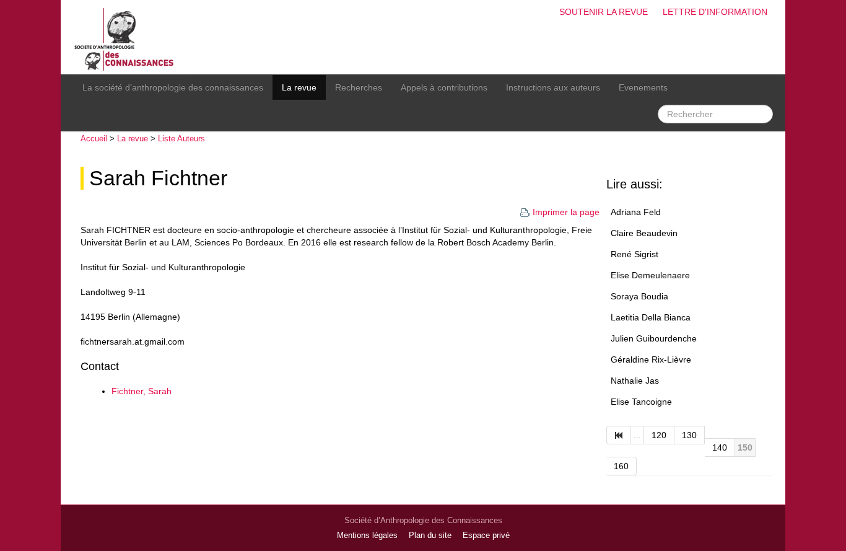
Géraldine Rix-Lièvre (651, 359)
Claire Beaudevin (644, 233)
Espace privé (486, 535)
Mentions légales (367, 535)
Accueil (94, 138)
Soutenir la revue (603, 12)
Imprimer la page (566, 212)
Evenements (643, 87)
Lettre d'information (715, 12)
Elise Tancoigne (641, 402)
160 (621, 466)
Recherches (358, 87)
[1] (618, 435)
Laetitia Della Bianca (651, 317)
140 (719, 447)
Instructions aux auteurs (553, 87)
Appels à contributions (444, 87)
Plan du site (430, 535)
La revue (299, 87)
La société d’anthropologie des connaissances (172, 87)
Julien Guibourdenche (654, 338)
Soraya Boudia (639, 296)
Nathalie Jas (635, 381)
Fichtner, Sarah (141, 391)
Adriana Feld (636, 212)
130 (689, 435)
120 (659, 435)
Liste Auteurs (181, 138)
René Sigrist (634, 254)
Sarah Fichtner (158, 178)
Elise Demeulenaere (650, 275)
